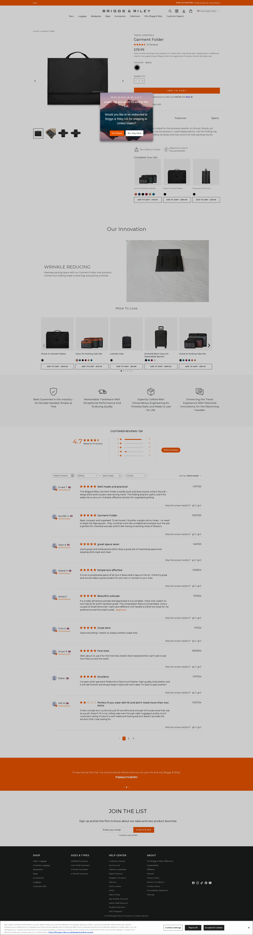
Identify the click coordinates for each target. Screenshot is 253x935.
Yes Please (117, 133)
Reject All (193, 928)
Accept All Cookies (214, 928)
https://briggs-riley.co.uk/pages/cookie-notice (70, 932)
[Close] (249, 928)
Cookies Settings (173, 928)
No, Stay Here (134, 133)
